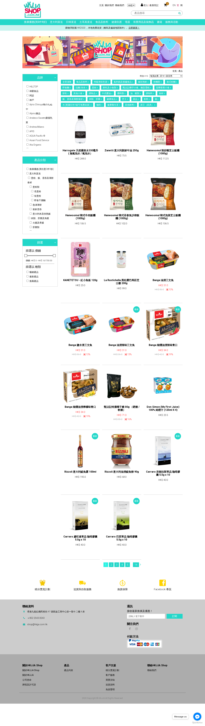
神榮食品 (33, 91)
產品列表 (68, 670)
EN (174, 5)
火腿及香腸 (38, 222)
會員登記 (153, 5)
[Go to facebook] (197, 717)
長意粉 (37, 191)
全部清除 (66, 82)
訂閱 (174, 616)
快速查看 (80, 167)
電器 (127, 21)
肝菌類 (35, 227)
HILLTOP (33, 86)
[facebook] (129, 628)
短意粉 (37, 196)
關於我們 (109, 5)
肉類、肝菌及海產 (40, 218)
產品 (180, 71)
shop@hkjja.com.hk (37, 624)
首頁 (174, 71)
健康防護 (116, 21)
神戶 (31, 100)
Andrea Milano (36, 127)
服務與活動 (171, 21)
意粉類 (35, 187)
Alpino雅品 (34, 113)
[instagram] (136, 628)
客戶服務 (110, 675)
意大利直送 (56, 21)
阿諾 (31, 95)
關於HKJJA (28, 675)
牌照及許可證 (29, 684)
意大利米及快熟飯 (41, 213)
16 (136, 564)
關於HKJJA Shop (30, 670)
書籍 (159, 21)
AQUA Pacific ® (37, 136)
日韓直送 (71, 21)
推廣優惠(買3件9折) (35, 21)
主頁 (101, 5)
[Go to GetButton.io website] (197, 723)
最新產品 (33, 276)
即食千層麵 (39, 200)
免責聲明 (110, 689)
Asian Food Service (39, 140)
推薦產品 (33, 281)
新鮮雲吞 (37, 209)
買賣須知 (110, 680)
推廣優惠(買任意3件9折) (41, 169)
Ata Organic (35, 144)
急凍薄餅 (37, 205)
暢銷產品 (33, 272)
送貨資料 (110, 684)
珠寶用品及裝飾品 (143, 21)
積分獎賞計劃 (112, 670)
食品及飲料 (101, 21)
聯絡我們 (119, 5)
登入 (146, 5)
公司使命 (26, 680)
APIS (31, 131)
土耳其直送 (85, 21)
